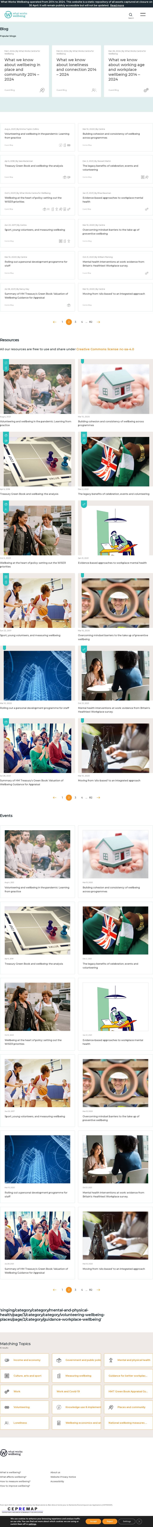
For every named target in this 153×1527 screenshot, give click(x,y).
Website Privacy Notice (63, 1477)
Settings (127, 1521)
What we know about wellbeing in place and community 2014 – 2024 (126, 69)
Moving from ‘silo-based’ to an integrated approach (114, 293)
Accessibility (57, 1481)
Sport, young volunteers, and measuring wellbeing (35, 229)
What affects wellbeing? (13, 1477)
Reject (110, 1521)
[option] (76, 71)
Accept (93, 1521)
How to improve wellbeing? (15, 1486)
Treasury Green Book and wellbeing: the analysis (34, 165)
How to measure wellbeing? (15, 1481)
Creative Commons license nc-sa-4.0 (105, 349)
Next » (98, 322)
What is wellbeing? (10, 1472)
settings (32, 1524)
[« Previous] (54, 322)
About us (55, 1472)
